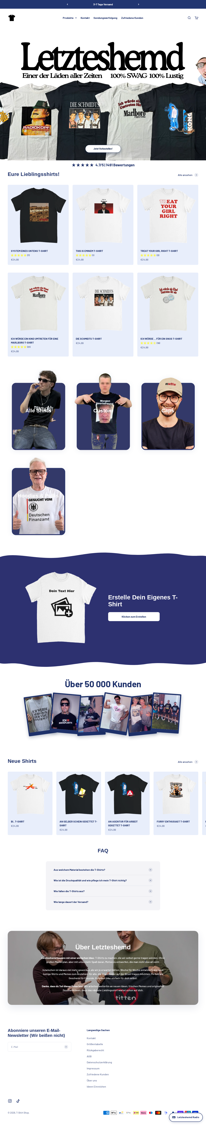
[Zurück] (67, 4)
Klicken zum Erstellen (134, 616)
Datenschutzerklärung (99, 1062)
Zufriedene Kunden (132, 17)
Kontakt (85, 17)
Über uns (92, 1080)
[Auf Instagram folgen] (10, 1101)
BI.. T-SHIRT (17, 821)
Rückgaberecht (95, 1050)
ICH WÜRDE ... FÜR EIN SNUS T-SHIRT (161, 338)
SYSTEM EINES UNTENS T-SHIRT (29, 250)
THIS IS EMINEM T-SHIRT (89, 250)
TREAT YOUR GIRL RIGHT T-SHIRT (159, 250)
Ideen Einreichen (96, 1086)
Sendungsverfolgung (105, 17)
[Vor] (138, 4)
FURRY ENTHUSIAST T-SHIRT (173, 821)
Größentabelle (95, 1044)
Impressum (93, 1068)
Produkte (68, 17)
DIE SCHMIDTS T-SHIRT (89, 338)
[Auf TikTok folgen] (18, 1101)
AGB (89, 1056)
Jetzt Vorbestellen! (103, 148)
